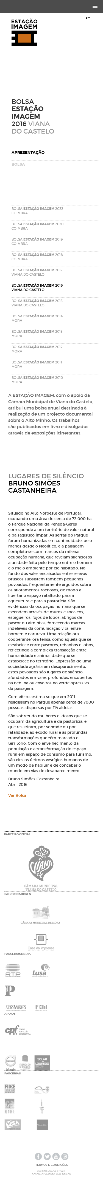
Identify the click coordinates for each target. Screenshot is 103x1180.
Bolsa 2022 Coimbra (37, 211)
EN (94, 18)
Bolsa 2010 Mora (37, 380)
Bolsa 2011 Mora (37, 364)
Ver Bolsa (17, 795)
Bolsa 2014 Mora (37, 318)
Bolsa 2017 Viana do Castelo (37, 272)
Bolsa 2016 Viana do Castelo (37, 287)
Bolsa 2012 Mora (37, 349)
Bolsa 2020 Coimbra (37, 226)
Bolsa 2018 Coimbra (37, 257)
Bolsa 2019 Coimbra (37, 241)
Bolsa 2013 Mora (37, 333)
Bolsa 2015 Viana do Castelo (37, 303)
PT (88, 18)
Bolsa (18, 164)
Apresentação (28, 152)
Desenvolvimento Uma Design (51, 1174)
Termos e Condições (51, 1165)
